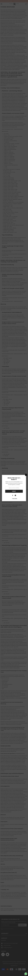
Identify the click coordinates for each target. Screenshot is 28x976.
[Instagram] (15, 495)
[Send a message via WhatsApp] (25, 973)
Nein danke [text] (14, 498)
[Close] (26, 475)
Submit (14, 491)
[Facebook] (12, 495)
